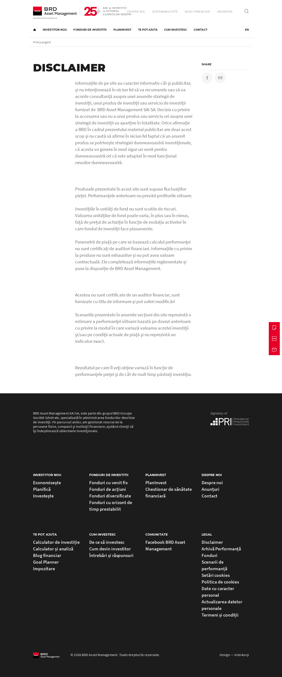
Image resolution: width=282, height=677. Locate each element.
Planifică (42, 489)
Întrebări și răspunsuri (111, 555)
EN (247, 29)
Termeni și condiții (220, 615)
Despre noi (136, 11)
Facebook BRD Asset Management (165, 545)
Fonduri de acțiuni (107, 489)
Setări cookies (216, 575)
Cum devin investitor (110, 549)
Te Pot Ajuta (45, 534)
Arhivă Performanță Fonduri (221, 552)
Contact (200, 29)
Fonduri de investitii (90, 29)
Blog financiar (197, 11)
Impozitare (44, 569)
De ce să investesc (106, 542)
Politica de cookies (220, 582)
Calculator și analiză (53, 549)
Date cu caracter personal (218, 591)
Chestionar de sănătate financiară (168, 492)
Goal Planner (46, 562)
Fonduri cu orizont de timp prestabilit (110, 505)
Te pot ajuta (148, 29)
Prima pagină (34, 30)
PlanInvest (122, 29)
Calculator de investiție (56, 542)
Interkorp (241, 655)
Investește (43, 496)
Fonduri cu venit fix (108, 483)
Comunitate (156, 534)
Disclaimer (212, 542)
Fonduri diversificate (110, 496)
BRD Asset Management (55, 13)
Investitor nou (55, 29)
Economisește (47, 483)
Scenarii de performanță (214, 565)
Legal (207, 534)
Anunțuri (224, 11)
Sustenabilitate (165, 11)
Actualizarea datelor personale (222, 605)
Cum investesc (175, 29)
